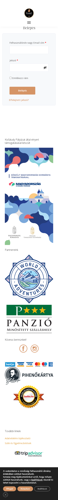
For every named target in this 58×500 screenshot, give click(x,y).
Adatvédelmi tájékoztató (17, 438)
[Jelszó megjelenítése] (45, 67)
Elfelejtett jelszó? (19, 99)
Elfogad (9, 489)
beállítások (37, 479)
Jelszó (14, 60)
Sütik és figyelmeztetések (18, 443)
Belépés (22, 90)
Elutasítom (25, 489)
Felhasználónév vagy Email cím (28, 42)
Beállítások (42, 489)
